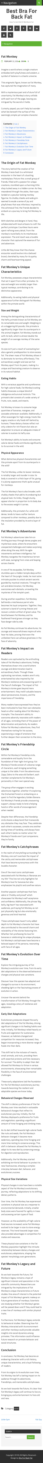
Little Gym (5, 1419)
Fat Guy (38, 1419)
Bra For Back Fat (25, 1458)
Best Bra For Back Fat (21, 13)
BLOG (16, 1408)
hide (15, 124)
